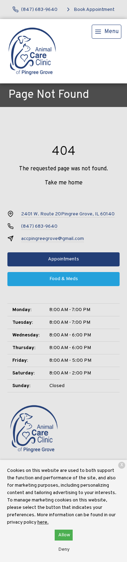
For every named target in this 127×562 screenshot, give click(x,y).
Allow (64, 535)
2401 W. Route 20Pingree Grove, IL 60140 (68, 214)
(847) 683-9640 (39, 226)
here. (43, 522)
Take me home (64, 183)
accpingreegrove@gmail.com (52, 239)
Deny (63, 549)
